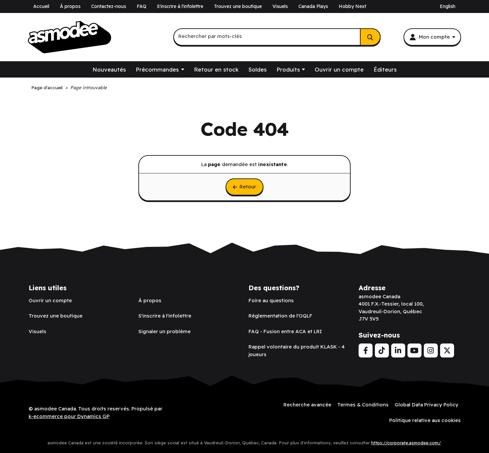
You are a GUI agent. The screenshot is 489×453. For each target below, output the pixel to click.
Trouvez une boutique (238, 6)
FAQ (141, 6)
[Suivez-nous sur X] (447, 350)
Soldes (257, 69)
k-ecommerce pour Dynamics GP (69, 416)
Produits (288, 69)
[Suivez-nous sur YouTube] (414, 350)
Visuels (280, 6)
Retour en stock (216, 69)
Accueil (41, 6)
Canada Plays (313, 6)
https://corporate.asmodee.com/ (406, 442)
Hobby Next (352, 6)
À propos (70, 6)
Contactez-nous (108, 6)
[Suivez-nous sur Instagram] (431, 350)
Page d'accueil (47, 87)
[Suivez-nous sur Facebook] (366, 350)
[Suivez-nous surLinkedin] (398, 350)
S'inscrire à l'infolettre (180, 6)
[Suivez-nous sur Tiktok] (382, 350)
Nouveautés (109, 69)
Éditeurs (385, 69)
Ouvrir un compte (339, 69)
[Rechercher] (370, 37)
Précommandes (157, 69)
